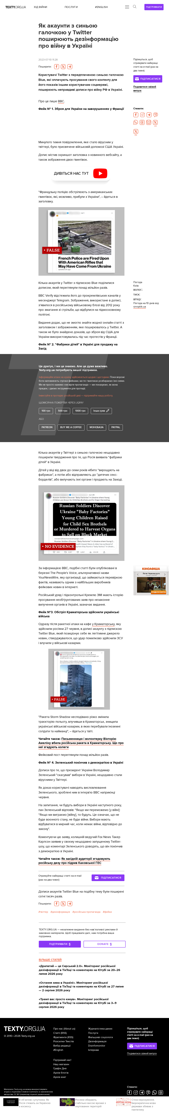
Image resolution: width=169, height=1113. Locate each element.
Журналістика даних (100, 1028)
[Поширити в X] (63, 66)
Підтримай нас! (62, 1060)
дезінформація (61, 912)
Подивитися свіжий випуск (142, 1053)
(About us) (69, 1028)
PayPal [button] (115, 427)
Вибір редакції (62, 1045)
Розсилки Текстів (63, 1041)
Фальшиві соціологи (100, 1037)
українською (43, 1094)
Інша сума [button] (99, 410)
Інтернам (93, 1050)
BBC (61, 101)
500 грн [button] (62, 410)
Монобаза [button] (96, 427)
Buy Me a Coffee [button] (71, 427)
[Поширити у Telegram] (69, 66)
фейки (108, 912)
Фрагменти (60, 1037)
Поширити (44, 66)
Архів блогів (60, 1072)
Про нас (58, 1028)
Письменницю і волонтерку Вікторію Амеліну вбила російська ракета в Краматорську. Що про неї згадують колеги (81, 743)
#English (58, 1050)
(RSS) (64, 1033)
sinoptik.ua (139, 306)
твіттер (44, 912)
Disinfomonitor (96, 1045)
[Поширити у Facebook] (56, 66)
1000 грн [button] (80, 410)
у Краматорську (103, 624)
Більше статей (50, 960)
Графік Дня (60, 1068)
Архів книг (59, 1077)
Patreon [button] (47, 427)
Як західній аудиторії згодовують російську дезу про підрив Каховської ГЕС (74, 861)
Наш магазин (61, 1064)
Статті (56, 1033)
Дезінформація (97, 1041)
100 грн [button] (46, 410)
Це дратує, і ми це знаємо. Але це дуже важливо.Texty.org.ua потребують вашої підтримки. (73, 368)
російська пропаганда (87, 912)
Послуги (93, 1033)
